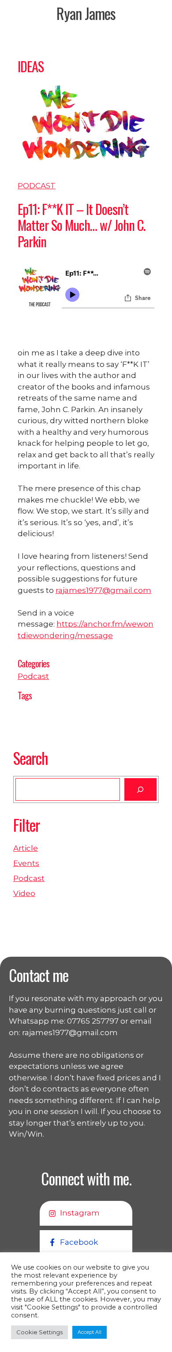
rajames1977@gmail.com (103, 590)
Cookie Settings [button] (39, 1332)
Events (26, 863)
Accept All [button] (89, 1332)
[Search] (140, 789)
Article (25, 848)
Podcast (37, 185)
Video (24, 893)
